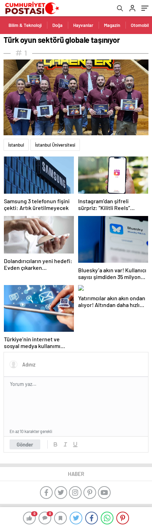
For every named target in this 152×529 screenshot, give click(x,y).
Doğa (57, 25)
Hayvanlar (83, 25)
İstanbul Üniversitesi (55, 145)
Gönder (25, 444)
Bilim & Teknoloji (25, 25)
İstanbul (16, 145)
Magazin (112, 25)
